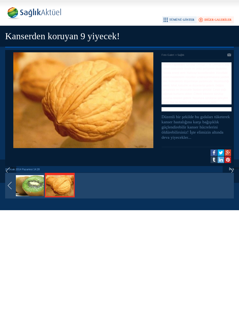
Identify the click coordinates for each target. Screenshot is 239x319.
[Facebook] (214, 152)
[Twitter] (221, 152)
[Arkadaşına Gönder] (229, 55)
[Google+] (228, 152)
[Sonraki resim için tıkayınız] (83, 147)
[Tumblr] (214, 159)
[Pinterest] (228, 159)
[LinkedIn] (221, 159)
